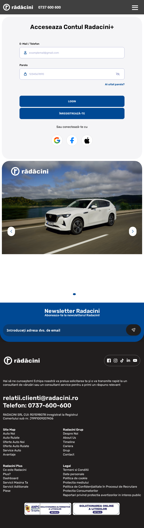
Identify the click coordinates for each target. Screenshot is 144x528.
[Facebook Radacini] (109, 360)
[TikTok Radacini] (122, 360)
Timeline (69, 442)
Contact (68, 454)
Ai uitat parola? (114, 84)
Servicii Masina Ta (15, 482)
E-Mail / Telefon (29, 44)
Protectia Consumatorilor (80, 490)
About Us (69, 437)
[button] (11, 231)
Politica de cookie (75, 478)
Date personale (73, 474)
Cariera (68, 446)
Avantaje (9, 454)
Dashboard (10, 478)
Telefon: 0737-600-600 (37, 405)
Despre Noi (70, 433)
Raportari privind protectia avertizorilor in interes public (102, 495)
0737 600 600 (49, 7)
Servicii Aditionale (15, 486)
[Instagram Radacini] (115, 360)
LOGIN (72, 101)
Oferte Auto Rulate (16, 446)
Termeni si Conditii (76, 470)
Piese (6, 490)
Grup (66, 450)
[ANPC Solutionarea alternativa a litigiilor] (47, 509)
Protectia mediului (76, 482)
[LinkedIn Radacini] (128, 360)
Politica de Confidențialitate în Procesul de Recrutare (100, 486)
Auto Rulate (11, 437)
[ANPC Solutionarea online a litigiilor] (96, 509)
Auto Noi (9, 433)
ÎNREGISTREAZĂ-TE (72, 113)
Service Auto (12, 450)
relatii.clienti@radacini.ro (40, 397)
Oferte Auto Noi (14, 442)
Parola (24, 65)
